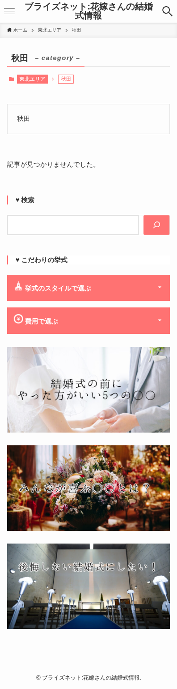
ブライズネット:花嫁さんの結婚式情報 (89, 11)
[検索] (156, 225)
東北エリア (32, 79)
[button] (167, 11)
